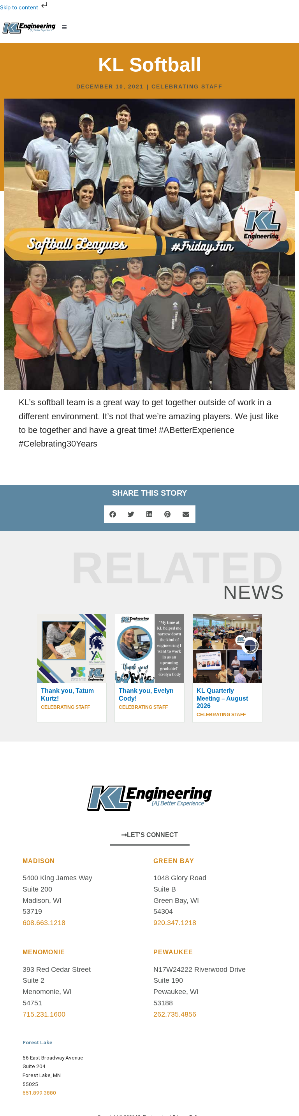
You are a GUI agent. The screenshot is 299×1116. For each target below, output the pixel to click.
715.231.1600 (44, 1014)
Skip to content (20, 7)
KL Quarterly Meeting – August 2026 (222, 698)
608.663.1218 (44, 923)
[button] (174, 27)
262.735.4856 (174, 1014)
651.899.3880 (39, 1093)
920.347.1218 (174, 923)
